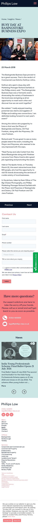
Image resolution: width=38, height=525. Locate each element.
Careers (4, 429)
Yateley (4, 440)
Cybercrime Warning (7, 484)
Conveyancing (7, 454)
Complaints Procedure (8, 476)
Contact (5, 431)
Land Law (5, 456)
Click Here (11, 516)
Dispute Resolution (8, 460)
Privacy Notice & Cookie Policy (10, 478)
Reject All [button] (17, 520)
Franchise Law (7, 467)
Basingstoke (6, 437)
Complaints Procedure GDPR (10, 477)
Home (4, 19)
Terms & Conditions (7, 473)
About (4, 422)
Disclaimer (4, 481)
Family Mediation (7, 466)
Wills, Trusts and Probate (11, 464)
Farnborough (6, 439)
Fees (3, 474)
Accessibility (5, 483)
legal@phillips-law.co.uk (19, 324)
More (4, 386)
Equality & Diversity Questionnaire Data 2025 (15, 480)
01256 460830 (15, 318)
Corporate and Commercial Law (13, 447)
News (18, 19)
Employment (6, 450)
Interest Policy (6, 485)
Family (4, 462)
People (4, 425)
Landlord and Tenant (9, 458)
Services (5, 423)
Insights (11, 19)
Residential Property (9, 452)
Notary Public (6, 469)
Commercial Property (9, 449)
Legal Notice (5, 487)
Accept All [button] (7, 520)
